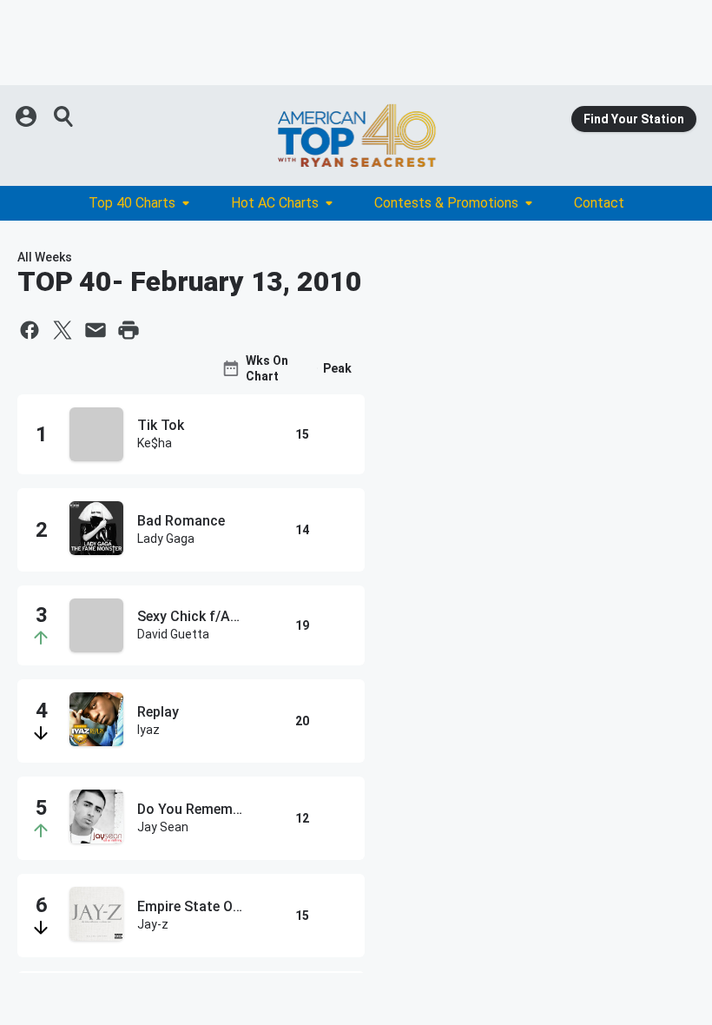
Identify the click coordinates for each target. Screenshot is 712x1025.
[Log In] (28, 116)
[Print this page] (128, 330)
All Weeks (44, 257)
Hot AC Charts (275, 203)
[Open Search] (64, 116)
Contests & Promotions (446, 203)
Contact (599, 203)
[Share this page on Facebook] (29, 330)
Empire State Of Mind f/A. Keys (190, 906)
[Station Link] (356, 135)
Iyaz (148, 730)
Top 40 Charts (132, 203)
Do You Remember (190, 809)
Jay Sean (162, 827)
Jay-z (152, 924)
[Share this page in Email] (95, 330)
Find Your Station (633, 119)
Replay (158, 712)
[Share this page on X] (62, 330)
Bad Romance (181, 520)
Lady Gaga (165, 539)
